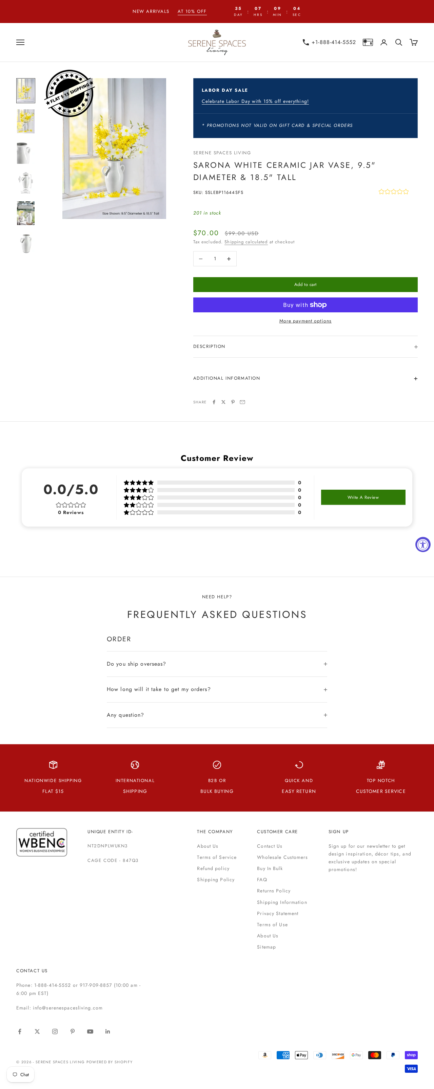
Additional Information (226, 378)
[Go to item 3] (25, 152)
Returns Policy (274, 890)
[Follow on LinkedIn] (107, 1031)
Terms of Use (272, 924)
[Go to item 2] (25, 121)
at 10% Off (192, 11)
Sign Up (339, 831)
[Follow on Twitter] (37, 1031)
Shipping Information (282, 902)
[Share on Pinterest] (233, 402)
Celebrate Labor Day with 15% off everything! (255, 101)
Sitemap (266, 946)
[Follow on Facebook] (19, 1031)
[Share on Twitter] (223, 402)
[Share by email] (242, 402)
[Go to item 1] (25, 91)
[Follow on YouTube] (90, 1031)
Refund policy (213, 868)
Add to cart (305, 284)
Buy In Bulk (269, 868)
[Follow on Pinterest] (72, 1031)
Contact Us (269, 846)
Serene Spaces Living (222, 153)
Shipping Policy (216, 879)
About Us (207, 846)
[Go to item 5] (25, 213)
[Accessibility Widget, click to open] (423, 544)
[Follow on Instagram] (55, 1031)
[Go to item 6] (25, 244)
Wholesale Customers (282, 857)
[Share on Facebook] (214, 402)
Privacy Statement (277, 913)
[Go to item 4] (25, 182)
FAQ (262, 879)
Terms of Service (217, 857)
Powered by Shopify (109, 1062)
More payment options (305, 320)
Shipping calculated (246, 242)
